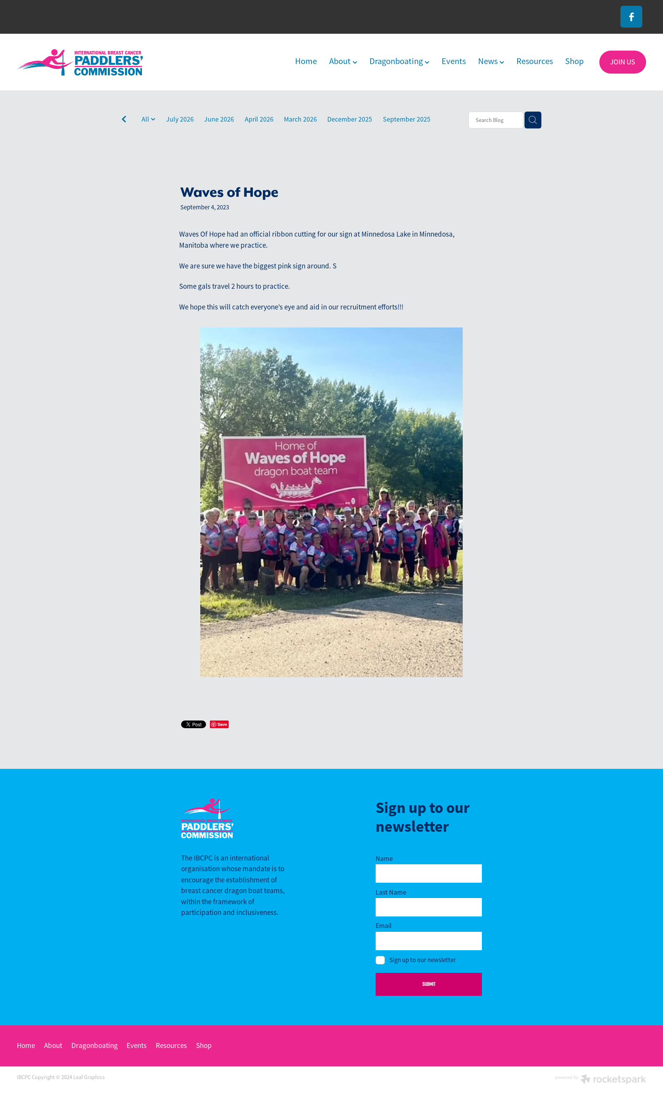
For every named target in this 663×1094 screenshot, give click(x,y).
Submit (428, 984)
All (146, 119)
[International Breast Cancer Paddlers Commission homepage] (80, 62)
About (341, 61)
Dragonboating (397, 61)
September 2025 (406, 119)
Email (384, 926)
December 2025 (349, 119)
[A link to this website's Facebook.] (631, 17)
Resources (534, 61)
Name (384, 858)
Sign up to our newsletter (422, 960)
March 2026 (300, 119)
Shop (574, 61)
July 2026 (180, 119)
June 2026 (219, 119)
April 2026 (259, 119)
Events (454, 61)
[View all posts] (124, 120)
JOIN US (622, 62)
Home (306, 61)
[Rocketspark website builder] (600, 1080)
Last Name (391, 892)
